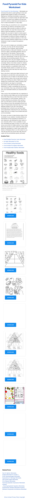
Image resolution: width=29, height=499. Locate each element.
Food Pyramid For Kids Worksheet (14, 6)
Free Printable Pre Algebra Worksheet (13, 145)
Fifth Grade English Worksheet (10, 479)
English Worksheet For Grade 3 (10, 474)
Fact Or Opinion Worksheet (9, 473)
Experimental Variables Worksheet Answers (13, 487)
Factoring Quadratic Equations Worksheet (13, 486)
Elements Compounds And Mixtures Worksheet (14, 489)
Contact (10, 497)
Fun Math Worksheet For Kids (11, 141)
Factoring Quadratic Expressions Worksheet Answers (13, 483)
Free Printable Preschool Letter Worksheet (14, 139)
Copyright (22, 497)
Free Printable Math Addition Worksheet (14, 147)
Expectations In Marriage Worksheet (11, 478)
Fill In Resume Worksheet (8, 481)
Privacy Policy (15, 497)
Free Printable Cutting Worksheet (12, 143)
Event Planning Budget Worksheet (11, 476)
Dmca (5, 497)
